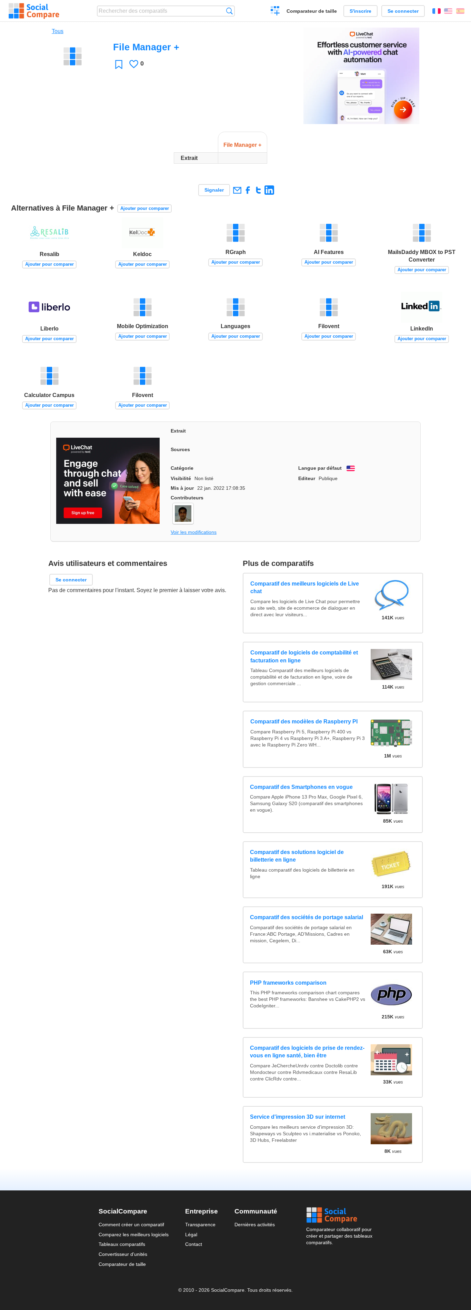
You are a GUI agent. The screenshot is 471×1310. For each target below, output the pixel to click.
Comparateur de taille (312, 11)
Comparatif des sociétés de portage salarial (306, 917)
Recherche (229, 11)
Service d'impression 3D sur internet (297, 1117)
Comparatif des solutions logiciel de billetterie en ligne (297, 856)
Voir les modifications (194, 532)
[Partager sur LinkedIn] (269, 190)
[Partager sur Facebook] (247, 190)
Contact (193, 1244)
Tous (57, 31)
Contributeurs (187, 497)
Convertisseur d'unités (123, 1254)
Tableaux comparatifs (122, 1244)
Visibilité (181, 478)
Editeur (306, 478)
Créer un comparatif (275, 12)
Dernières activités (254, 1224)
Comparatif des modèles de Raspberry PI (303, 721)
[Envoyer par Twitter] (258, 190)
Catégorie (182, 468)
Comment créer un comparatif (131, 1224)
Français (436, 11)
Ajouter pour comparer (144, 208)
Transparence (200, 1224)
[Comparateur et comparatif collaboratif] (34, 11)
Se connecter (403, 11)
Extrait (178, 431)
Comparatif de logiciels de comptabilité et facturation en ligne (304, 656)
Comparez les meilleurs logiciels (134, 1234)
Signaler (214, 190)
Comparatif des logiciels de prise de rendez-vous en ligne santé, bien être (307, 1051)
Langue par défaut (320, 468)
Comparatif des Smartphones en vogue (301, 787)
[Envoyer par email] (237, 190)
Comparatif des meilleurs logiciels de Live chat (304, 587)
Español (460, 11)
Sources (180, 449)
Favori (118, 64)
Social (339, 1215)
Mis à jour (182, 488)
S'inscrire (360, 11)
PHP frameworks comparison (288, 983)
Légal (191, 1234)
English (448, 11)
